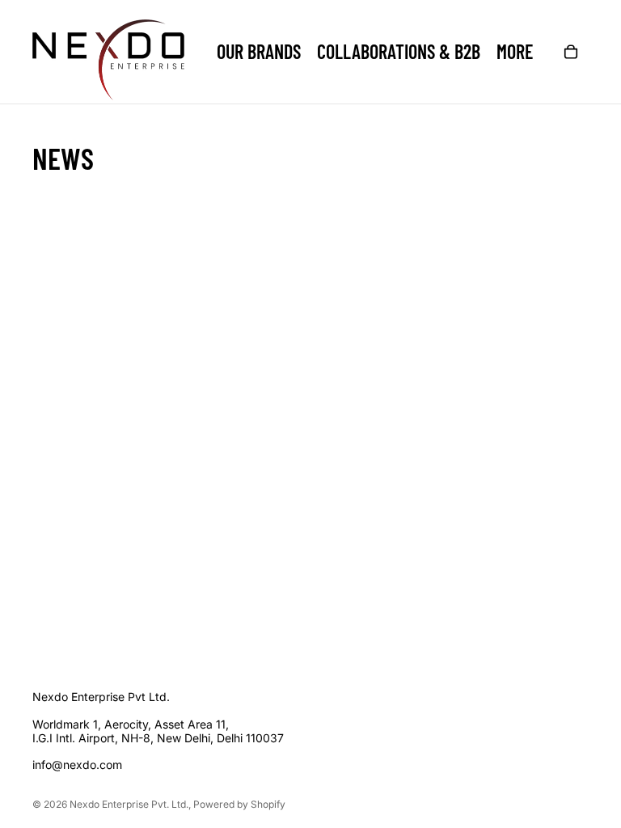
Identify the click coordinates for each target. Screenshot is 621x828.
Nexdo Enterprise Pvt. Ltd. (129, 804)
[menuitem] (514, 51)
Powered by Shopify (239, 804)
